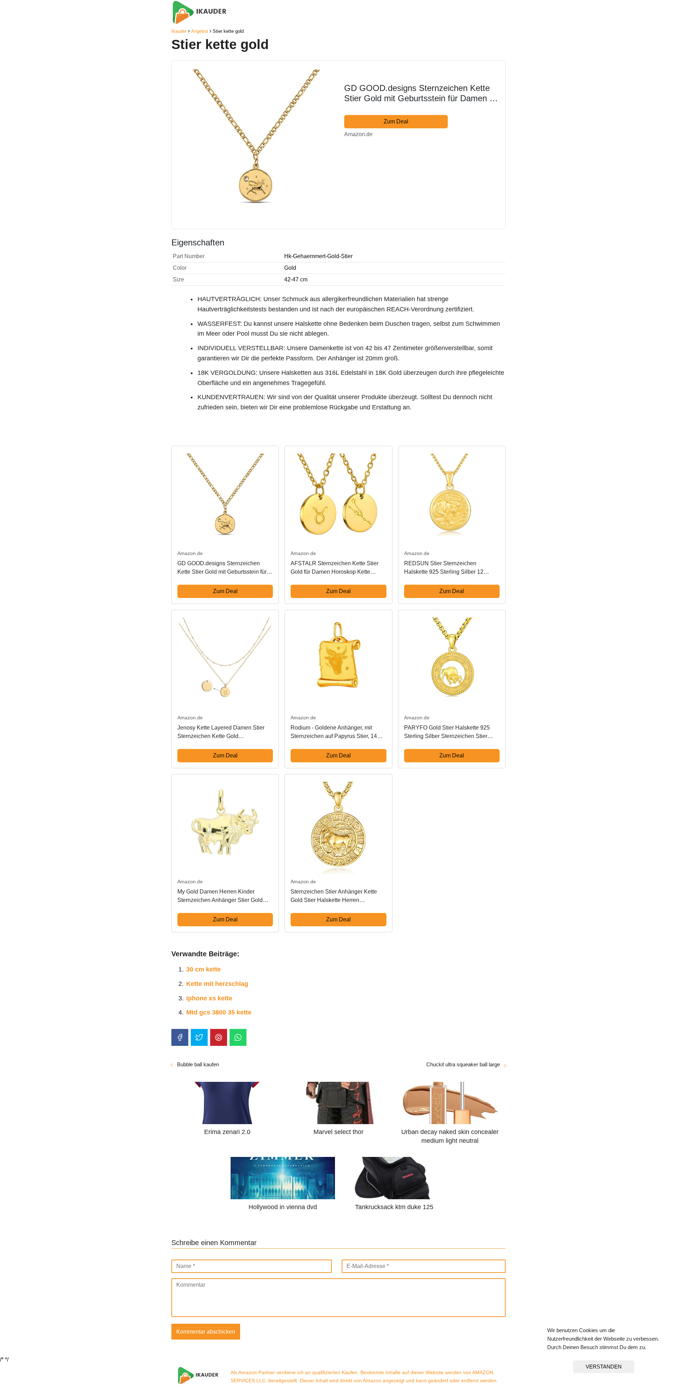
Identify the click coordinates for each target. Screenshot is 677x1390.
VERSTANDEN (604, 1367)
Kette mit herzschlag (217, 983)
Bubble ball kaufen (198, 1064)
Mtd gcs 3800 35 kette (218, 1012)
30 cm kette (203, 969)
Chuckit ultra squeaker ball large (463, 1064)
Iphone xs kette (209, 998)
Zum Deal (396, 121)
